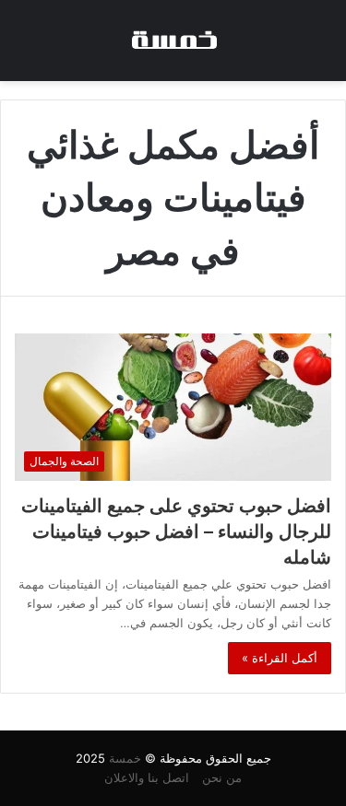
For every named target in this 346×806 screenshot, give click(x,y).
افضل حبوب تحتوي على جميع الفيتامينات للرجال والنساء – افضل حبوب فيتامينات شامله (176, 531)
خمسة (125, 758)
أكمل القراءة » (279, 657)
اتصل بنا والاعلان (146, 777)
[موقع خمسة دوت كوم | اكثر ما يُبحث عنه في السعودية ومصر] (173, 40)
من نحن (222, 777)
